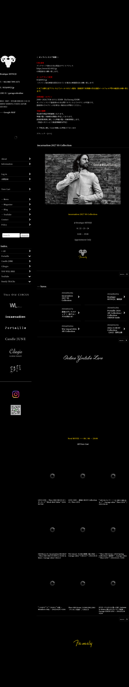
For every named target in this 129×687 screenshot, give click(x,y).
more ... (123, 274)
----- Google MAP (7, 112)
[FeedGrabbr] (122, 411)
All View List (83, 494)
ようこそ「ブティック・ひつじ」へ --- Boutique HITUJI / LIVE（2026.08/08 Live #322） (83, 416)
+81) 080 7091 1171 (11, 82)
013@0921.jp (8, 87)
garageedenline (15, 93)
